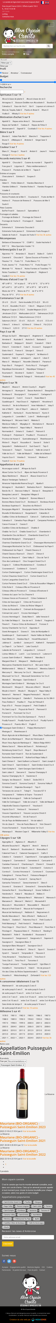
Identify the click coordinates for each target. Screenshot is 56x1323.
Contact (42, 1270)
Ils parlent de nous (19, 1270)
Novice (5, 73)
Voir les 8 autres (27, 295)
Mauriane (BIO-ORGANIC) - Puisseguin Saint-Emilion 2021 (23, 1139)
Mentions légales (33, 1267)
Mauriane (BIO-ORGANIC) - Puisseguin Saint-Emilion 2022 (23, 1153)
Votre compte (10, 53)
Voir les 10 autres (30, 1008)
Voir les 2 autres (17, 155)
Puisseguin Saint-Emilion (12, 1065)
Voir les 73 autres (17, 461)
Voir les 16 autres (17, 276)
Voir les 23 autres (34, 328)
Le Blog (5, 14)
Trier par (3, 1061)
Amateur (14, 73)
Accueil (4, 60)
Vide (27, 53)
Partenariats (6, 1270)
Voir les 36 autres (43, 235)
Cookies (49, 1267)
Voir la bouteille (29, 1131)
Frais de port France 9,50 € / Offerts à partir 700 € (20, 6)
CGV (43, 1267)
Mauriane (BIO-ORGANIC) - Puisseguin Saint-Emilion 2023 (23, 1125)
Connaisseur (26, 73)
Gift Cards (5, 11)
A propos (5, 1267)
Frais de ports (33, 1270)
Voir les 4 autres (45, 128)
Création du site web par (20, 1319)
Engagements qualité (18, 1267)
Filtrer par (6, 63)
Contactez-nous (8, 17)
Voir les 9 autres (27, 113)
